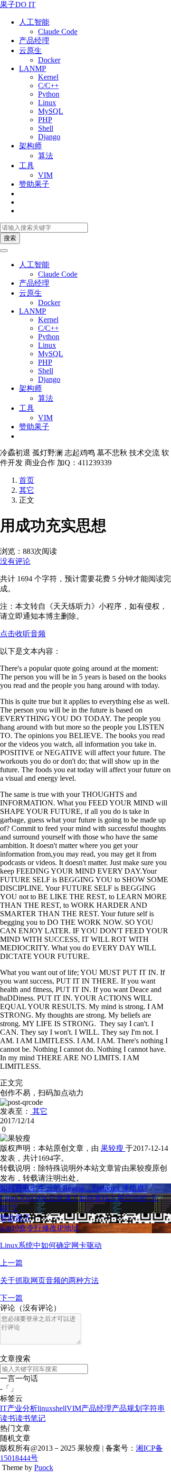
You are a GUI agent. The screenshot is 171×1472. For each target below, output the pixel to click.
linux (45, 1408)
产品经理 (34, 40)
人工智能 (34, 22)
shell (59, 1408)
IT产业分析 (19, 1408)
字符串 (153, 1408)
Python (48, 94)
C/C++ (48, 85)
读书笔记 (30, 1418)
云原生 (30, 50)
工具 (26, 166)
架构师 (30, 146)
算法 (45, 156)
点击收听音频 (23, 634)
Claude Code (57, 31)
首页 (26, 480)
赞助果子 (34, 184)
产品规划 (127, 1408)
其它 (26, 490)
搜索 (10, 238)
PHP (45, 120)
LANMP (32, 68)
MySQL (50, 111)
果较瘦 (113, 1148)
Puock (43, 1467)
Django (49, 137)
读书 (7, 1418)
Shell (45, 128)
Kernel (48, 77)
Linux (47, 103)
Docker (49, 60)
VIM (45, 175)
